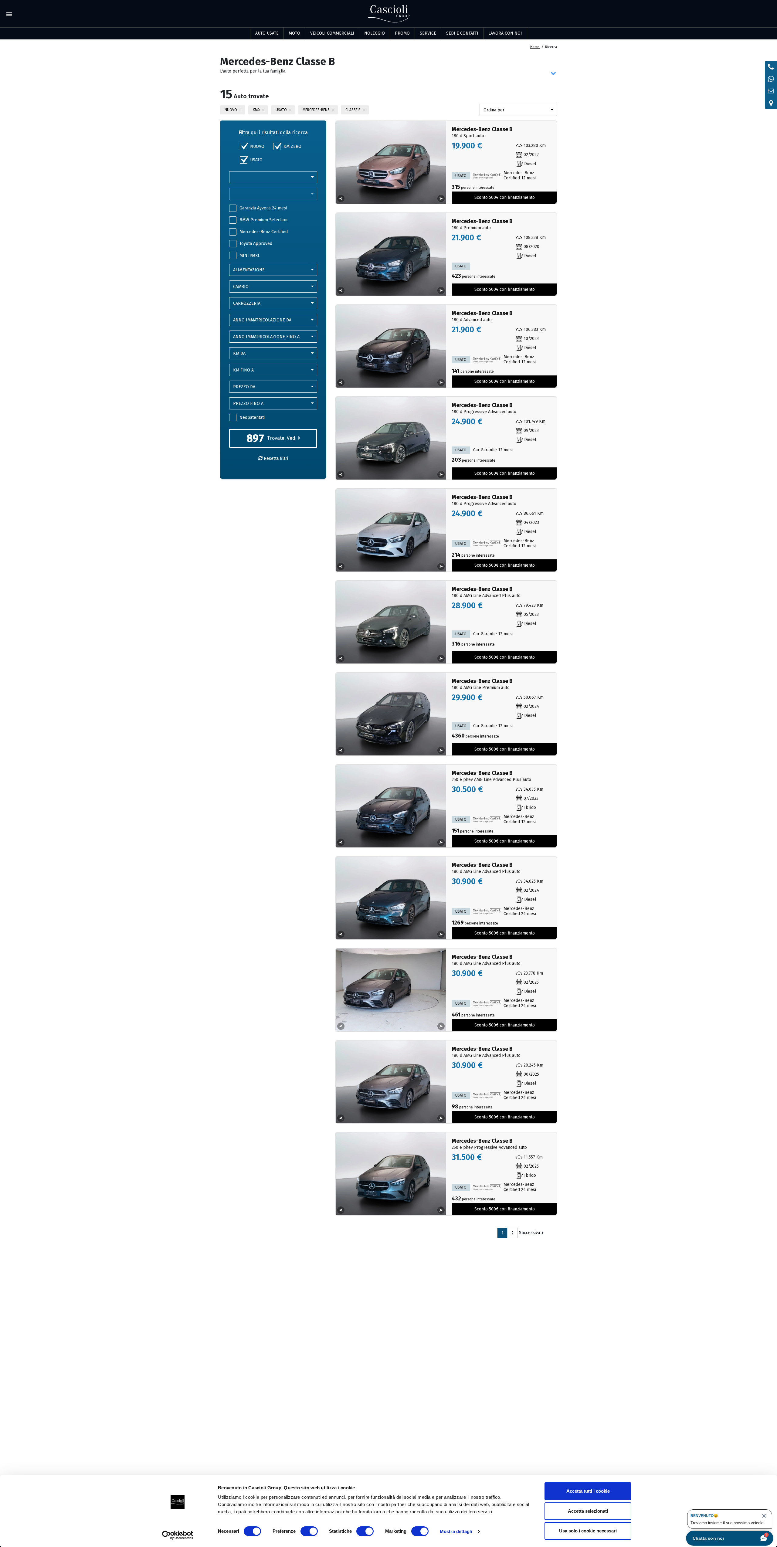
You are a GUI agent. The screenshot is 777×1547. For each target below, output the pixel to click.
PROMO (402, 33)
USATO (256, 159)
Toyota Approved (255, 243)
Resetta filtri (275, 458)
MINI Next (249, 255)
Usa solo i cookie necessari (588, 1530)
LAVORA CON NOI (505, 33)
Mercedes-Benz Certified (263, 231)
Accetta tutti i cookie (588, 1491)
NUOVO (257, 146)
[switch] (309, 1531)
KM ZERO (292, 146)
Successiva (529, 1232)
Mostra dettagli (456, 1531)
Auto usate (267, 33)
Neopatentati (252, 417)
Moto (294, 33)
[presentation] (340, 198)
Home (535, 47)
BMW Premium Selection (263, 219)
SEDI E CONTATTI (462, 33)
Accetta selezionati (588, 1511)
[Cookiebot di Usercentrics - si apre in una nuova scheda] (177, 1535)
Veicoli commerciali (332, 33)
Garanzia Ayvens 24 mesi (263, 208)
